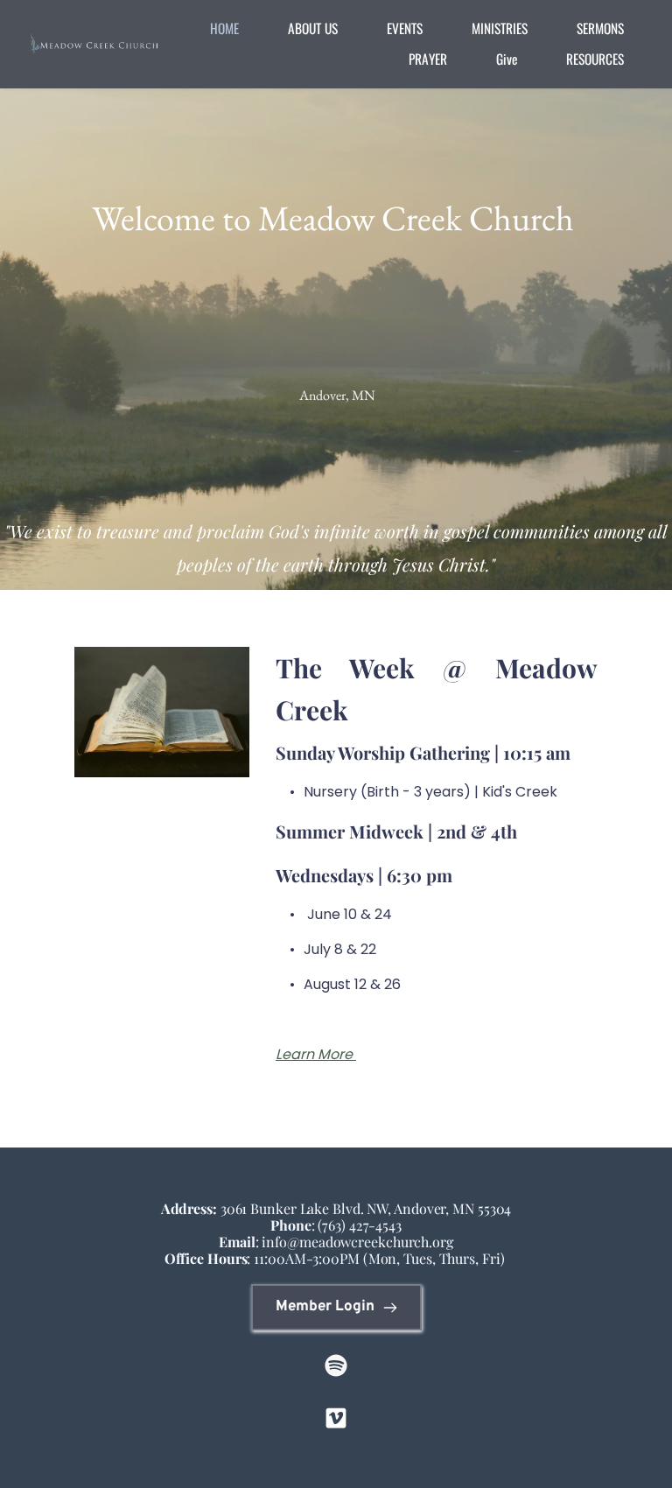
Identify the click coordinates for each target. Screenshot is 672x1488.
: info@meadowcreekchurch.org (336, 1241)
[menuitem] (224, 28)
